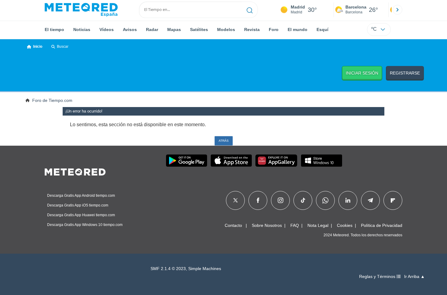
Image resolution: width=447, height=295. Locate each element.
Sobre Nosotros (267, 225)
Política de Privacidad (381, 225)
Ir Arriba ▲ (414, 276)
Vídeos (106, 29)
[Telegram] (370, 200)
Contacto (233, 225)
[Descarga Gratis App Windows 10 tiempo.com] (321, 160)
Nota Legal (317, 225)
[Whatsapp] (325, 200)
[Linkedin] (347, 200)
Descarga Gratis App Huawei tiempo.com (81, 215)
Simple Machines (204, 268)
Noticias (81, 29)
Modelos (226, 29)
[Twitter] (235, 200)
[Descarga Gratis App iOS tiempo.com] (231, 160)
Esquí (322, 29)
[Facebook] (258, 200)
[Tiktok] (303, 200)
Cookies (344, 225)
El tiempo (54, 29)
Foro (274, 29)
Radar (152, 29)
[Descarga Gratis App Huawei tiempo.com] (276, 160)
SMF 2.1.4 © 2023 (168, 268)
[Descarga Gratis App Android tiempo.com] (186, 160)
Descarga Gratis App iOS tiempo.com (77, 205)
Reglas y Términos (378, 276)
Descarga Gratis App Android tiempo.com (81, 195)
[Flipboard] (393, 200)
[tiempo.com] (81, 10)
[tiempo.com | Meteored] (75, 170)
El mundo (297, 29)
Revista (252, 29)
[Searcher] (250, 10)
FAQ (294, 225)
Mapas (174, 29)
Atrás (224, 140)
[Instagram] (280, 200)
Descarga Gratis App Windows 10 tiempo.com (85, 225)
